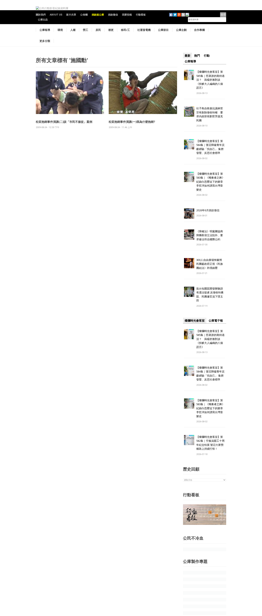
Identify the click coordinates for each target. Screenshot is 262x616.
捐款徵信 (113, 14)
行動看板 (141, 14)
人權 (73, 30)
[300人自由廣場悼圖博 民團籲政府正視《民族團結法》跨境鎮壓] (189, 262)
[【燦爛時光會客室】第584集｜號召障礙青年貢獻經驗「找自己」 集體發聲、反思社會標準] (189, 143)
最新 (187, 55)
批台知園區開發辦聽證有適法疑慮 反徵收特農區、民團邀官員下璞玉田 (210, 294)
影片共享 (71, 14)
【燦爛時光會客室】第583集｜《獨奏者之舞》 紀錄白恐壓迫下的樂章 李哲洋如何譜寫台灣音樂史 (210, 181)
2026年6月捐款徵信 (207, 210)
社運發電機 (144, 30)
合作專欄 (199, 30)
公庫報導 (45, 30)
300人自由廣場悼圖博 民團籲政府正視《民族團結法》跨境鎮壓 (210, 264)
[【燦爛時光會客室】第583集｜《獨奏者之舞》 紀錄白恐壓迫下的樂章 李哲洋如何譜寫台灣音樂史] (189, 176)
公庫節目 (163, 30)
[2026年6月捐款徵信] (189, 213)
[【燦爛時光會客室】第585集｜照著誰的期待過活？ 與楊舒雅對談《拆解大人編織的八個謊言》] (189, 74)
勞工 (85, 30)
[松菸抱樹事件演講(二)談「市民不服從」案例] (70, 92)
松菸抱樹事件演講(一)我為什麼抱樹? (132, 122)
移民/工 (125, 30)
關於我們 (41, 14)
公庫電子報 (216, 320)
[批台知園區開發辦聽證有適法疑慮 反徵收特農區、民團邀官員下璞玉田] (189, 291)
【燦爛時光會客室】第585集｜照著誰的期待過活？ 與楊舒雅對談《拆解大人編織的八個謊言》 (210, 79)
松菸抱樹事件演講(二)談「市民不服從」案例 (64, 122)
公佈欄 (84, 14)
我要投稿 (127, 14)
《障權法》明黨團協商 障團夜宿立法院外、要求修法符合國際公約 (211, 235)
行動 (207, 55)
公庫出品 (43, 19)
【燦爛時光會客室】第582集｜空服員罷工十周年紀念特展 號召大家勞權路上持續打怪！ (210, 443)
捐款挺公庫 (98, 14)
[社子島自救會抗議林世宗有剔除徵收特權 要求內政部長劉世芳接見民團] (189, 111)
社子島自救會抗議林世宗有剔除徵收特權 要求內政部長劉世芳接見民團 (209, 114)
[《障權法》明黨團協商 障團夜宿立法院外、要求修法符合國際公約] (189, 234)
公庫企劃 (181, 30)
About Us (56, 14)
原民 (98, 30)
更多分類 (45, 41)
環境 (60, 30)
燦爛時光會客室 (195, 320)
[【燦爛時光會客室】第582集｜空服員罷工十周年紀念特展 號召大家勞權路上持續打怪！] (189, 439)
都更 (111, 30)
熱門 (197, 55)
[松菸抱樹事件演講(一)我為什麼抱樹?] (143, 92)
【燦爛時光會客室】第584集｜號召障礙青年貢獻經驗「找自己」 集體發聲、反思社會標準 (210, 147)
